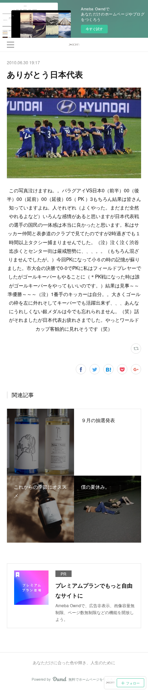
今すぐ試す (94, 28)
